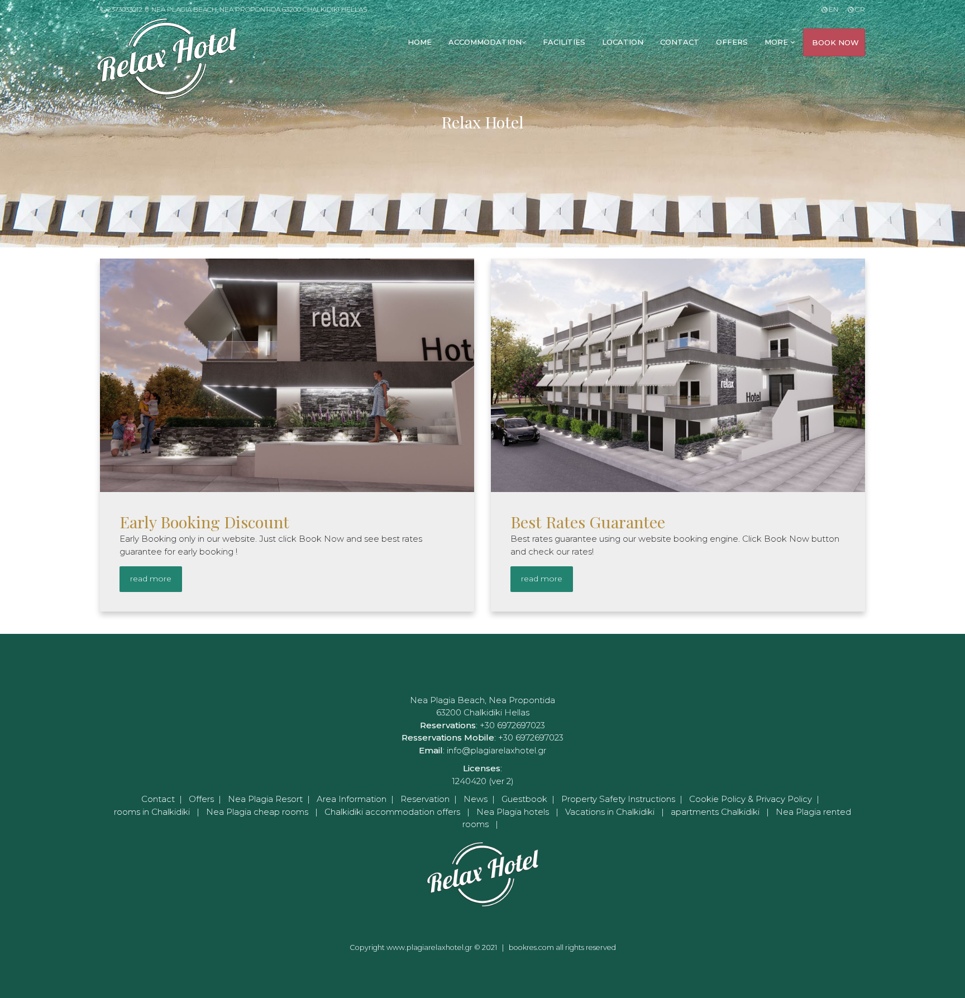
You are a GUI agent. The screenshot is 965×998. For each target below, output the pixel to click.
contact (679, 41)
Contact (158, 799)
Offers (201, 799)
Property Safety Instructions (618, 799)
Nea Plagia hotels (512, 811)
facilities (564, 41)
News (476, 799)
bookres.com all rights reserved (562, 947)
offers (732, 41)
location (622, 41)
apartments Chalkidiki (715, 811)
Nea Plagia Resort (265, 799)
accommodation (485, 41)
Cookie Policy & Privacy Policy (750, 799)
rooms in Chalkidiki (152, 811)
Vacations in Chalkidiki (610, 811)
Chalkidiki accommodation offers (392, 811)
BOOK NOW (835, 42)
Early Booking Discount (204, 521)
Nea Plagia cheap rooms (257, 811)
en (832, 9)
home (420, 41)
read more (150, 579)
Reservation (425, 799)
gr (859, 9)
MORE (777, 41)
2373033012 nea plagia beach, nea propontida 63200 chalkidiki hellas (236, 9)
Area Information (351, 799)
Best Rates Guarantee (587, 521)
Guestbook (524, 799)
